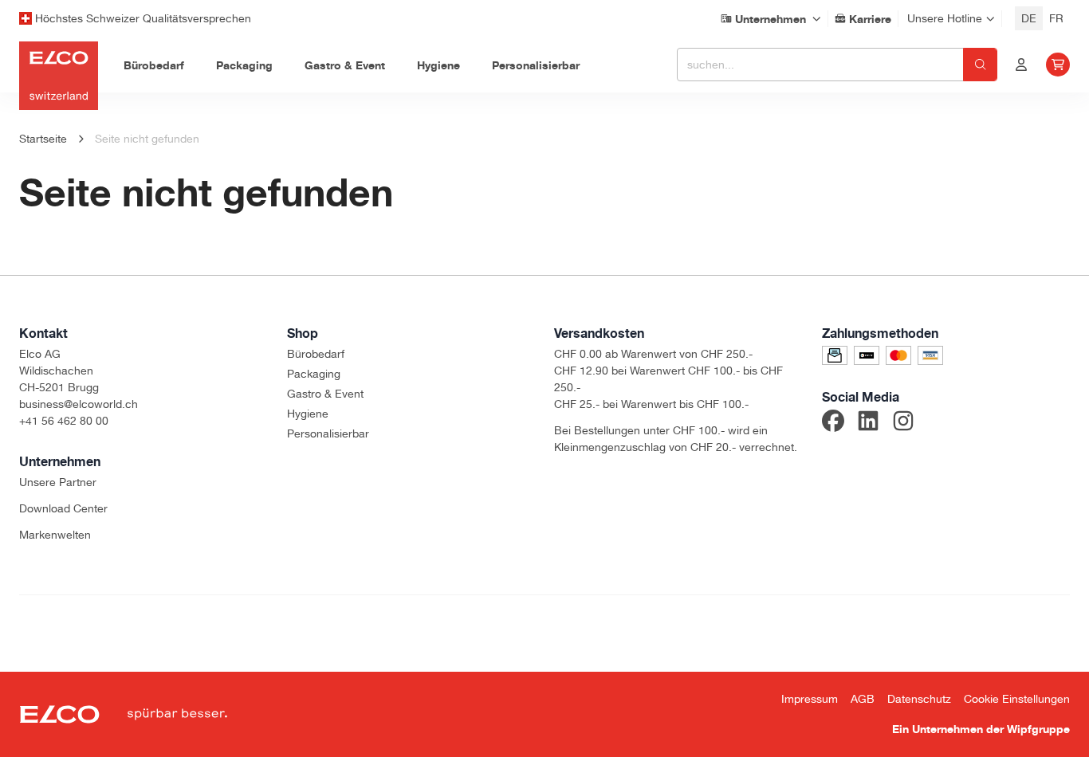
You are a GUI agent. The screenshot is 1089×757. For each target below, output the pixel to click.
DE (1028, 18)
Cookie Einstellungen (1017, 698)
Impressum (809, 698)
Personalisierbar (328, 433)
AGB (863, 698)
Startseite (43, 138)
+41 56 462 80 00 (63, 420)
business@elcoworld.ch (78, 404)
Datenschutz (919, 698)
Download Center (63, 508)
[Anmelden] (1021, 64)
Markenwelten (55, 534)
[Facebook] (833, 423)
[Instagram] (903, 423)
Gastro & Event (325, 393)
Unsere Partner (57, 482)
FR (1056, 18)
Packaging (313, 373)
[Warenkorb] (1058, 64)
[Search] (980, 64)
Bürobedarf (315, 353)
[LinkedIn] (868, 423)
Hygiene (307, 413)
